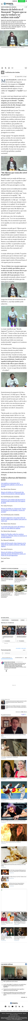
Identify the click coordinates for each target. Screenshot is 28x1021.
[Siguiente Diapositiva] (26, 633)
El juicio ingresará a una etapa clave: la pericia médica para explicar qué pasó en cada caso (14, 519)
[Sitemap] (22, 1006)
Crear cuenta (23, 648)
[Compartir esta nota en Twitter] (5, 68)
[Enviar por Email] (12, 68)
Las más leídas (7, 964)
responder (6, 669)
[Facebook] (5, 1006)
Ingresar (15, 1)
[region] (14, 680)
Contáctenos (15, 1010)
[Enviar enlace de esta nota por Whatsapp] (9, 68)
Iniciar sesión (18, 648)
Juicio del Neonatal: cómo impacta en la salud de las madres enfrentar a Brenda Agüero (13, 544)
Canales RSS (3, 1010)
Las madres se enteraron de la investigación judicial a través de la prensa (12, 484)
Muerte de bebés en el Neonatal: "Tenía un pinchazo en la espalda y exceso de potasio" (13, 510)
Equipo (24, 1010)
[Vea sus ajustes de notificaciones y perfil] (26, 1)
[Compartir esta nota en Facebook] (2, 68)
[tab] (7, 658)
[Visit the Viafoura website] (24, 711)
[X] (9, 1006)
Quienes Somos (9, 1010)
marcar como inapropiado (24, 674)
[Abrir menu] (1, 4)
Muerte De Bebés (5, 620)
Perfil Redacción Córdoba (12, 72)
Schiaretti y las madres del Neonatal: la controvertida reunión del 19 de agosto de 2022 (13, 501)
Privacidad (21, 1010)
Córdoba (22, 620)
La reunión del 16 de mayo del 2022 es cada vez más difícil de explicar (13, 527)
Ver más (23, 997)
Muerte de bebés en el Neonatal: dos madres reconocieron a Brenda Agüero (13, 493)
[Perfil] (14, 1003)
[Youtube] (12, 1006)
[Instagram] (16, 1006)
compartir (23, 672)
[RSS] (19, 1006)
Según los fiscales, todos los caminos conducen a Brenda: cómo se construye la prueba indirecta (14, 535)
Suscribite (21, 1)
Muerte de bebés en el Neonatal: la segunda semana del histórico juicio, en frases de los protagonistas (13, 553)
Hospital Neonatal (14, 620)
